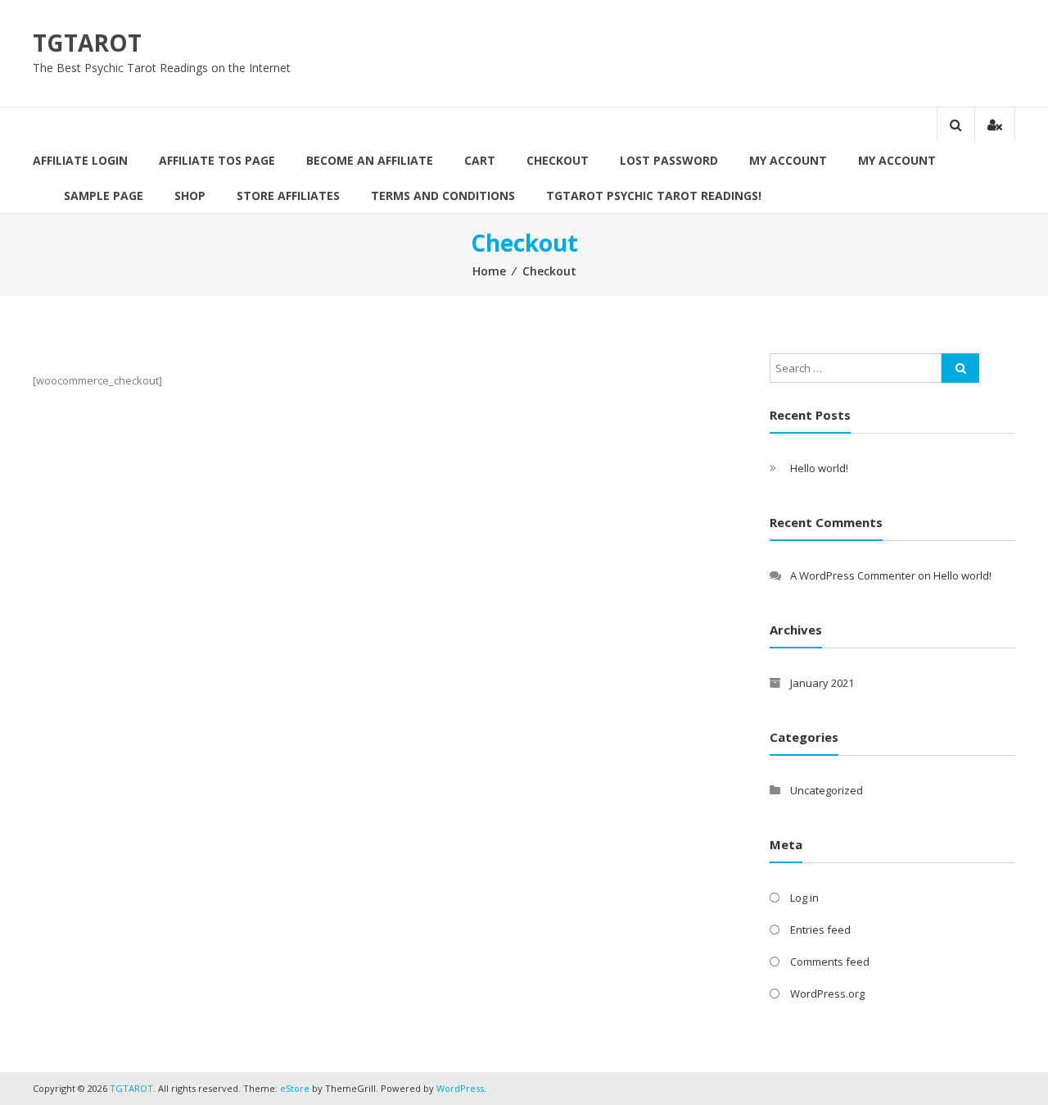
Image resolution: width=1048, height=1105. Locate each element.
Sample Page (103, 195)
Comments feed (830, 961)
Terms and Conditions (443, 195)
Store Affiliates (288, 195)
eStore (294, 1088)
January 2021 (822, 682)
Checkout (557, 160)
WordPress (460, 1088)
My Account (788, 160)
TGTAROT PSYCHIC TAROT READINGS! (653, 195)
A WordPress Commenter (852, 575)
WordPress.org (827, 993)
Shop (190, 195)
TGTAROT (87, 42)
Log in (804, 897)
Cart (479, 160)
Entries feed (820, 929)
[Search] (960, 368)
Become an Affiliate (369, 160)
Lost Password (669, 160)
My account (897, 160)
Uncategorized (826, 790)
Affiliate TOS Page (217, 160)
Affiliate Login (80, 160)
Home (489, 271)
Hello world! (819, 468)
